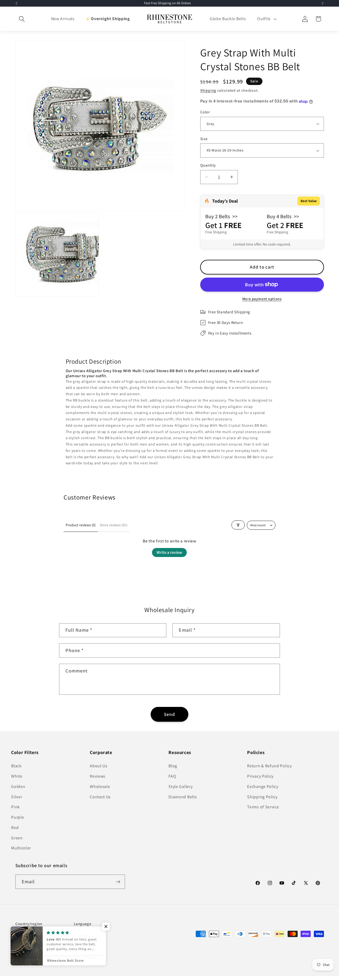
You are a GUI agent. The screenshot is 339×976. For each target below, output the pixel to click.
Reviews (97, 776)
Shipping (208, 90)
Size (204, 138)
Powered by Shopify (80, 957)
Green (17, 838)
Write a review (169, 552)
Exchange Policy (262, 786)
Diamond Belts (182, 797)
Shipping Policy (262, 797)
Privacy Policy (260, 776)
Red (15, 827)
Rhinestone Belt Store (45, 957)
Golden (18, 786)
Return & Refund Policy (269, 766)
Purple (17, 817)
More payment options (262, 298)
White (16, 776)
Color (205, 111)
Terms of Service (263, 807)
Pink (15, 807)
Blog (172, 766)
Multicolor (21, 848)
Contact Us (100, 797)
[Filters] (238, 525)
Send (169, 714)
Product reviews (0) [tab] (81, 525)
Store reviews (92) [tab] (113, 525)
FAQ (172, 776)
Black (16, 766)
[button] (22, 19)
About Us (99, 766)
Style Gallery (180, 786)
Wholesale (100, 786)
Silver (16, 797)
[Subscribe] (118, 882)
